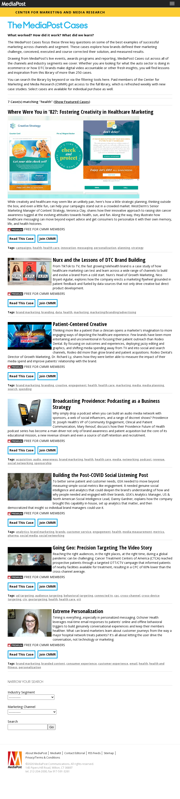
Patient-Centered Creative (80, 324)
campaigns (23, 248)
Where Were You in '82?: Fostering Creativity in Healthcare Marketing (80, 111)
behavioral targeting (78, 595)
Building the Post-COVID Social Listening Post (100, 474)
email (133, 663)
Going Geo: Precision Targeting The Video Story (102, 547)
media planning (153, 385)
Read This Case (21, 238)
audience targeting (48, 595)
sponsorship (43, 463)
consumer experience (81, 663)
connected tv (103, 595)
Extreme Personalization (78, 611)
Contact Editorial (74, 753)
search (12, 389)
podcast (145, 459)
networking (130, 459)
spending (25, 389)
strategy (137, 248)
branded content (53, 663)
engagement (77, 385)
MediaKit (55, 753)
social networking (20, 463)
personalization (105, 248)
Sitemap (109, 753)
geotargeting (37, 599)
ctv (25, 599)
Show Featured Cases (72, 101)
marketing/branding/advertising (113, 312)
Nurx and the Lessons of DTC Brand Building (99, 259)
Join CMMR (47, 238)
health (37, 248)
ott (79, 599)
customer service (79, 532)
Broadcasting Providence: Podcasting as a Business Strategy (106, 403)
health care (51, 248)
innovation (68, 248)
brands (60, 532)
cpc (116, 595)
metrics (158, 532)
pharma (13, 535)
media (136, 385)
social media (29, 535)
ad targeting (25, 595)
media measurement (137, 532)
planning (124, 248)
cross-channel (130, 595)
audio (37, 459)
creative (61, 385)
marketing (81, 312)
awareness (50, 459)
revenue (158, 459)
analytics (22, 532)
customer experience (113, 663)
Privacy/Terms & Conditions (42, 757)
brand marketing (28, 312)
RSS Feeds (94, 753)
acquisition (24, 459)
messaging (85, 248)
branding (47, 312)
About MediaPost (36, 753)
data (58, 312)
